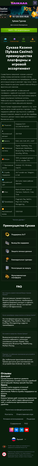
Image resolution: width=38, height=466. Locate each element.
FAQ (26, 423)
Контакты (9, 414)
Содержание (15, 423)
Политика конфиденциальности (19, 410)
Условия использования (13, 419)
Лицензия (31, 419)
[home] (19, 3)
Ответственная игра (24, 414)
